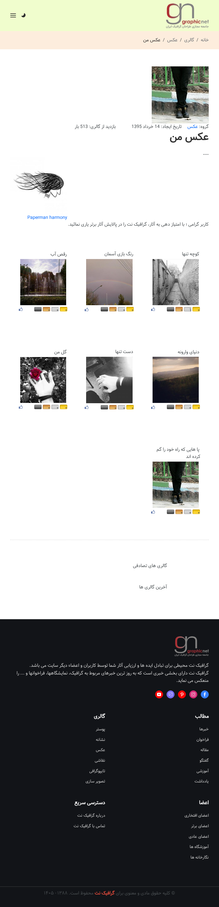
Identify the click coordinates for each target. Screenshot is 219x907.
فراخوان (202, 740)
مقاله (204, 750)
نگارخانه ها (199, 857)
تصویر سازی (95, 781)
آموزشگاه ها (199, 847)
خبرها (204, 729)
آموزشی (202, 771)
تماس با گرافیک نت (89, 826)
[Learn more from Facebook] (205, 694)
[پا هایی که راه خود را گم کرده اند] (176, 484)
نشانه (100, 740)
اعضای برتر (200, 826)
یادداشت (201, 781)
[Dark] (23, 15)
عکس (172, 40)
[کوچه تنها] (176, 282)
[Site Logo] (187, 15)
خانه (205, 40)
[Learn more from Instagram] (193, 694)
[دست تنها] (109, 380)
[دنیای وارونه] (176, 380)
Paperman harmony (47, 217)
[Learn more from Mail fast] (171, 694)
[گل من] (43, 380)
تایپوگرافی (97, 771)
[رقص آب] (43, 282)
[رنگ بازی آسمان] (109, 282)
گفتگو (204, 760)
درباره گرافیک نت (91, 815)
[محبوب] (153, 309)
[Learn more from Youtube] (159, 694)
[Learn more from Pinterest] (182, 694)
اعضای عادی (199, 836)
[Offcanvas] (13, 15)
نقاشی (100, 760)
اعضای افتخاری (196, 815)
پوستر (100, 729)
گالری (189, 40)
